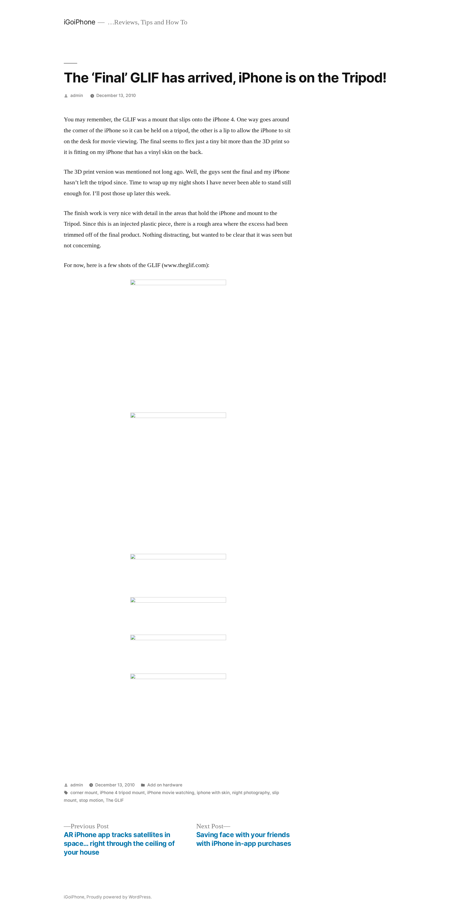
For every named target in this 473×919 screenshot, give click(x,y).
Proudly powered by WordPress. (119, 897)
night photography (251, 792)
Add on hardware (164, 785)
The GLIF (115, 800)
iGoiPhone (79, 22)
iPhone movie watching (170, 792)
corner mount (83, 792)
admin (76, 95)
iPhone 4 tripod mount (122, 792)
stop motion (91, 800)
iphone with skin (213, 792)
